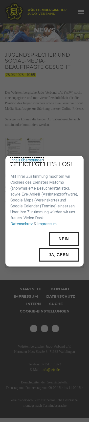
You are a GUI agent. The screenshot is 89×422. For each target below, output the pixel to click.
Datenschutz (21, 224)
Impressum (47, 224)
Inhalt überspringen (27, 160)
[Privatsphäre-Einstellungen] (76, 163)
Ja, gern (59, 254)
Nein (64, 239)
